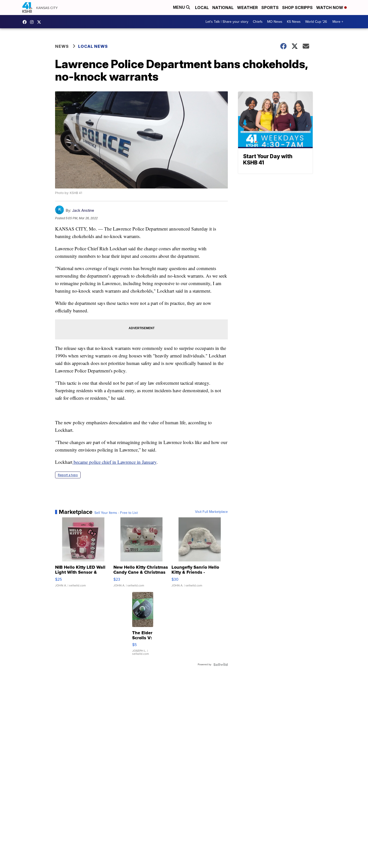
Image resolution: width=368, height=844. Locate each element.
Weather (247, 7)
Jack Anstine (83, 210)
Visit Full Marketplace (211, 512)
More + (337, 21)
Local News (93, 46)
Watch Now (330, 7)
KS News (294, 21)
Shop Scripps (297, 7)
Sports (270, 7)
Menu (179, 7)
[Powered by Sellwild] (220, 664)
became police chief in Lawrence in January (115, 462)
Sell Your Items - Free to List (116, 513)
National (223, 7)
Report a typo (68, 475)
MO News (274, 21)
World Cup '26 (316, 21)
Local (202, 7)
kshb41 (26, 22)
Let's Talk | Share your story (227, 21)
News (62, 46)
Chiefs (258, 21)
